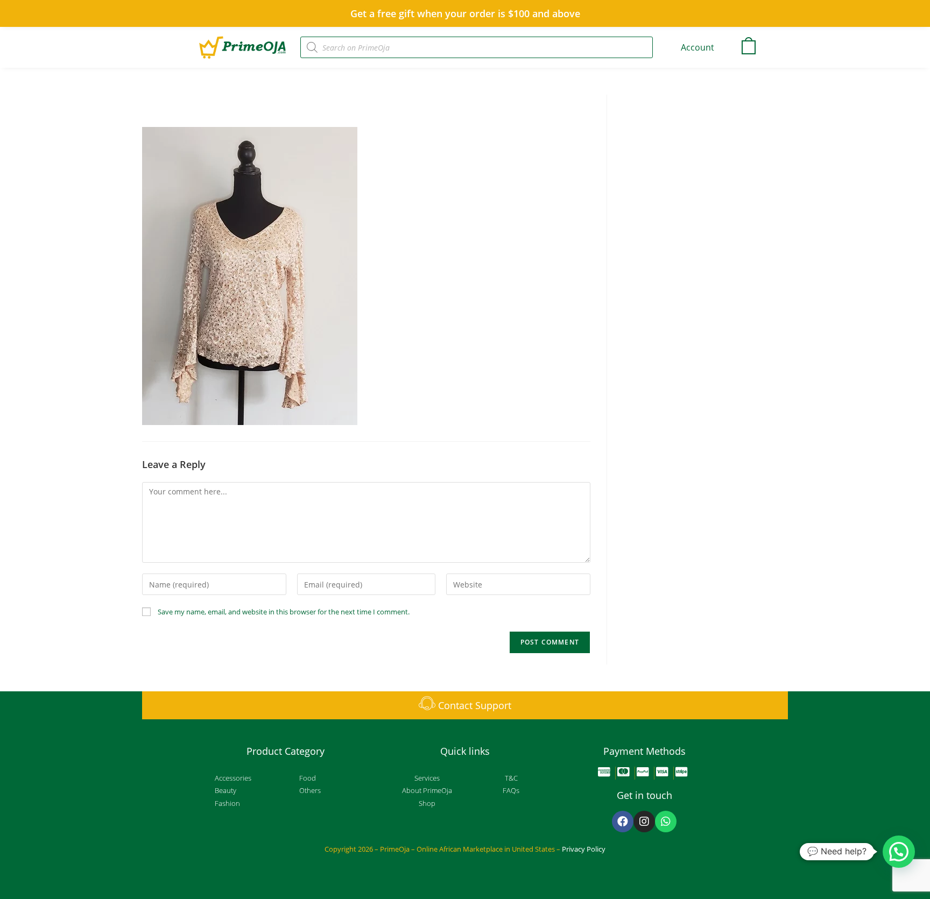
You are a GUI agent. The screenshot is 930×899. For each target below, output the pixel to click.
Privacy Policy (583, 849)
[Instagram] (644, 821)
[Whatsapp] (666, 821)
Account (697, 47)
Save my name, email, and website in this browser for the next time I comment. (284, 612)
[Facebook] (622, 821)
